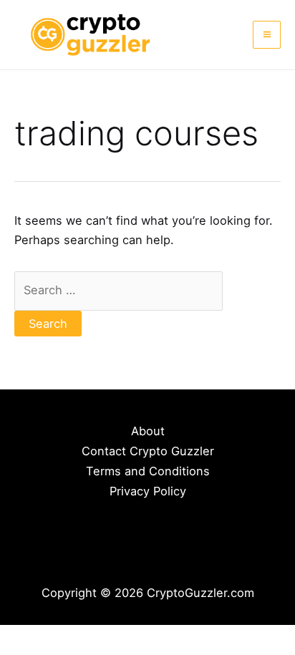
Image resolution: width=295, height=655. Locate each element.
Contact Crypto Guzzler (148, 451)
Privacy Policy (148, 491)
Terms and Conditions (148, 471)
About (148, 431)
